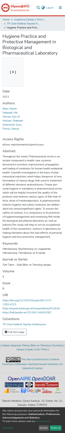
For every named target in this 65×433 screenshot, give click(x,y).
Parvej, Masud (10, 129)
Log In (50, 8)
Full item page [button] (15, 332)
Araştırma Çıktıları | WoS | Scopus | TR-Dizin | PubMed (30, 19)
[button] (43, 8)
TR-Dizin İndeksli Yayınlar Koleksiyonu (23, 23)
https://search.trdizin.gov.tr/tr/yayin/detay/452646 (31, 308)
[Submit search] (38, 8)
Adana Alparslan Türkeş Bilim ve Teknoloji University (33, 345)
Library (20, 349)
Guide (30, 349)
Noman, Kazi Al (11, 117)
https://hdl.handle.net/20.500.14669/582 (26, 312)
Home (6, 19)
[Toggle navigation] (60, 7)
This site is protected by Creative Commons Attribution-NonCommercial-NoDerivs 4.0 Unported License (32, 364)
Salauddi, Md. (10, 112)
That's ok (55, 427)
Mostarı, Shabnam (12, 121)
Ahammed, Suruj (12, 125)
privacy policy (43, 421)
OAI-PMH (41, 349)
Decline (44, 427)
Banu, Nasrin (9, 108)
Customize (7, 427)
